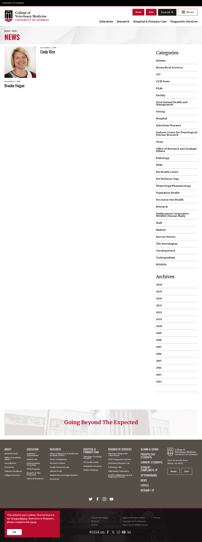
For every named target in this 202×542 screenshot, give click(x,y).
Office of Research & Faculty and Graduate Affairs (64, 454)
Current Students (151, 462)
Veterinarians (149, 475)
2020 (159, 326)
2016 (158, 354)
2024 (159, 298)
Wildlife (161, 264)
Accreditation (10, 463)
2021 (159, 319)
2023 (159, 305)
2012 (159, 381)
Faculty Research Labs (59, 467)
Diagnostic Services (184, 21)
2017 (158, 347)
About (8, 449)
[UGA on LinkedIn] (129, 532)
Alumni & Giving (150, 449)
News (138, 12)
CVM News (163, 81)
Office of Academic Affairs (12, 458)
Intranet (146, 490)
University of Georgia (13, 3)
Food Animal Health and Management (171, 103)
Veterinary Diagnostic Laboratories (118, 454)
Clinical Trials (56, 471)
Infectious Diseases (168, 125)
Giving (160, 111)
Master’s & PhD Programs (34, 474)
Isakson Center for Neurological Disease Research (176, 133)
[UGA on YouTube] (124, 532)
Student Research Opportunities (64, 475)
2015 (158, 361)
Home (7, 31)
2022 (159, 312)
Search (165, 12)
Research (123, 21)
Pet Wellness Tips (167, 179)
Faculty (160, 95)
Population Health (168, 193)
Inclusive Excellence (13, 471)
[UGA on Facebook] (108, 532)
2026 (159, 284)
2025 (159, 291)
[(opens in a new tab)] (91, 499)
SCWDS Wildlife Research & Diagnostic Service (120, 476)
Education (106, 21)
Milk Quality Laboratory (118, 471)
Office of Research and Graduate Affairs (176, 150)
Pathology (162, 158)
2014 (159, 368)
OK (14, 532)
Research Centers (58, 463)
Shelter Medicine (90, 470)
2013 (158, 374)
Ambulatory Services (92, 466)
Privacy (157, 518)
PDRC (159, 165)
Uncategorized (165, 250)
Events (145, 485)
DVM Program (33, 469)
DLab (159, 88)
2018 (158, 340)
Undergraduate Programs (33, 464)
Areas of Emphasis (58, 459)
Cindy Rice (47, 52)
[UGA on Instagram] (119, 532)
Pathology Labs (115, 467)
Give (151, 12)
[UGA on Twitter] (113, 532)
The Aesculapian (167, 243)
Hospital (161, 118)
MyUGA (94, 525)
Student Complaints (147, 469)
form (33, 522)
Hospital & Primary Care (150, 21)
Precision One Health (170, 199)
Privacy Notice (19, 518)
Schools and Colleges (100, 518)
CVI (158, 74)
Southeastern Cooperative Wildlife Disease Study (172, 214)
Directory (95, 521)
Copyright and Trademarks (134, 521)
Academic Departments (32, 454)
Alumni (161, 60)
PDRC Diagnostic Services (119, 459)
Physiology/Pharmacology (173, 186)
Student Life (32, 459)
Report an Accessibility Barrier (135, 525)
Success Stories (165, 237)
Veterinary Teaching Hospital (92, 457)
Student (161, 230)
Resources (54, 479)
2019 (158, 333)
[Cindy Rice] (20, 62)
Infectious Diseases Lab (119, 463)
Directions (9, 467)
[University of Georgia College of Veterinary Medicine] (33, 16)
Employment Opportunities (133, 518)
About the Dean (11, 454)
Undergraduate (165, 257)
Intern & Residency (35, 479)
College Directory (12, 475)
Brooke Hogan (14, 85)
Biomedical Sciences (169, 67)
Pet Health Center (167, 172)
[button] (188, 12)
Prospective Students (148, 456)
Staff (159, 223)
